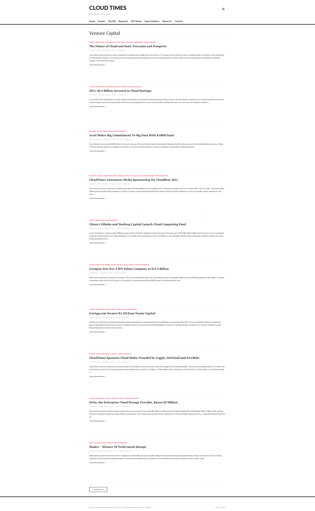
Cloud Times (107, 7)
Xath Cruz (93, 95)
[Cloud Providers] (206, 8)
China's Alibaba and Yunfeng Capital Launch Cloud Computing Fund (137, 224)
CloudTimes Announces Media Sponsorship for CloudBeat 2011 (133, 180)
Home (92, 21)
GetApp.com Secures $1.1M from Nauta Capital (122, 313)
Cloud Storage (111, 398)
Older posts (98, 489)
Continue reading (96, 65)
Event (114, 175)
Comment (121, 50)
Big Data (92, 131)
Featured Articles (112, 42)
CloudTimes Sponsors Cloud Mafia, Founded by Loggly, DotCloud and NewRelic (144, 358)
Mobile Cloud (123, 175)
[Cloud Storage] (195, 8)
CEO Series (136, 21)
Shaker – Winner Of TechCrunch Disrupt (117, 447)
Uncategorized (149, 42)
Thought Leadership (133, 42)
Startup (124, 86)
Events (101, 21)
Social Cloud (135, 175)
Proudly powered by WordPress (101, 507)
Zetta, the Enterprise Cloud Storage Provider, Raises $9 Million (133, 402)
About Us (167, 21)
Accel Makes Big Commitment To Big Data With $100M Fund (131, 135)
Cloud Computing (96, 42)
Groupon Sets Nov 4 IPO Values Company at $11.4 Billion (129, 269)
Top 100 (112, 21)
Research (123, 21)
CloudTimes (93, 273)
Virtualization (161, 175)
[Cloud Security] (212, 8)
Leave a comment (118, 95)
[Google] (201, 8)
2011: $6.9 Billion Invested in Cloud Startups (120, 91)
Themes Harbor (145, 507)
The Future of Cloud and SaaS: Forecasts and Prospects (127, 46)
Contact (179, 21)
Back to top (220, 507)
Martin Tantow (95, 50)
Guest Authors (152, 21)
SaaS (122, 42)
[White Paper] (217, 8)
